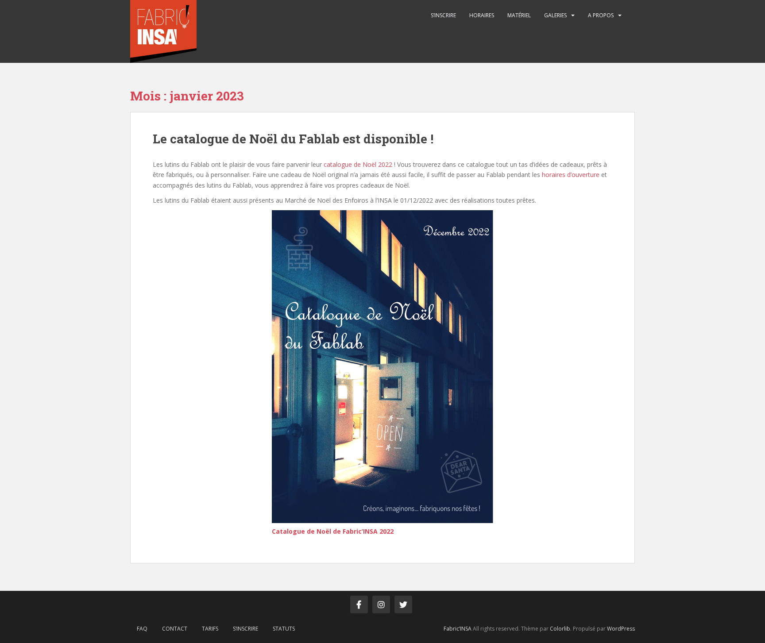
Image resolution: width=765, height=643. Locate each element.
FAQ (142, 628)
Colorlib (560, 628)
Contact (174, 628)
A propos (601, 15)
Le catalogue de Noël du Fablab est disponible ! (293, 139)
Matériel (519, 15)
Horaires (481, 15)
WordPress (621, 628)
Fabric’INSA (457, 628)
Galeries (555, 15)
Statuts (284, 628)
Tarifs (210, 628)
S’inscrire (443, 15)
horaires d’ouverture (570, 174)
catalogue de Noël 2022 (358, 164)
